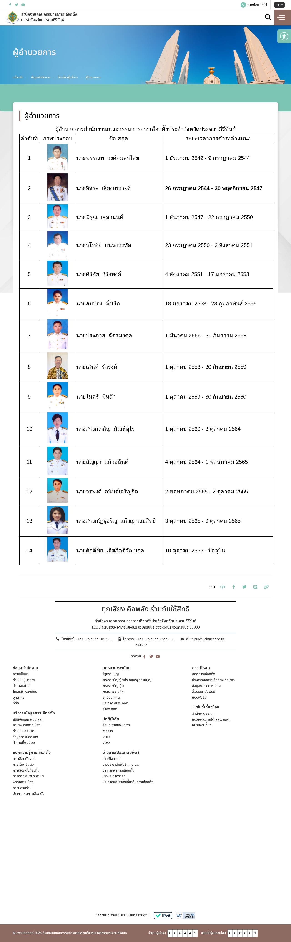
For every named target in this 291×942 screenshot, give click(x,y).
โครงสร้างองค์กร (25, 691)
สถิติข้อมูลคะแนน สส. (27, 719)
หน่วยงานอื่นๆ (201, 725)
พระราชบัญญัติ (113, 686)
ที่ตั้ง (16, 703)
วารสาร (108, 731)
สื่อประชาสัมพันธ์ (203, 691)
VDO (106, 737)
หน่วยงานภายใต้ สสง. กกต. (211, 719)
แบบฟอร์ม (199, 697)
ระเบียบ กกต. (112, 697)
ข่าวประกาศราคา (114, 776)
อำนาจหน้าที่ (21, 686)
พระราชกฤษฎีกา (114, 691)
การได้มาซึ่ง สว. (24, 764)
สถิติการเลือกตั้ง (203, 674)
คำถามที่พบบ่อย (24, 742)
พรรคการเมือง (23, 782)
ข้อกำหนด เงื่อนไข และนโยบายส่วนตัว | (123, 915)
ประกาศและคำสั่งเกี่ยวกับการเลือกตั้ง (128, 782)
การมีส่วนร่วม (22, 788)
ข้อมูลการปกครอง (25, 737)
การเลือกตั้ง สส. (24, 759)
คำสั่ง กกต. (110, 709)
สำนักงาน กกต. (202, 713)
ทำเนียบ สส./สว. (24, 731)
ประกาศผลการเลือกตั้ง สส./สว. (214, 680)
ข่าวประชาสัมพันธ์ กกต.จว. (121, 764)
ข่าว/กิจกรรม (111, 759)
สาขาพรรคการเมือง (26, 725)
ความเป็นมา (21, 674)
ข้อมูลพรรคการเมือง (206, 686)
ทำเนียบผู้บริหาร (24, 680)
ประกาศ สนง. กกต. (116, 703)
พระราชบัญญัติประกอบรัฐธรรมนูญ (127, 680)
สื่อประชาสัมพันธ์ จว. (117, 725)
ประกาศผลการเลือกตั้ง (28, 793)
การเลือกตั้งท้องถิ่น (26, 770)
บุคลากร (18, 697)
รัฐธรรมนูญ (111, 674)
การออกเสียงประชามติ (28, 776)
